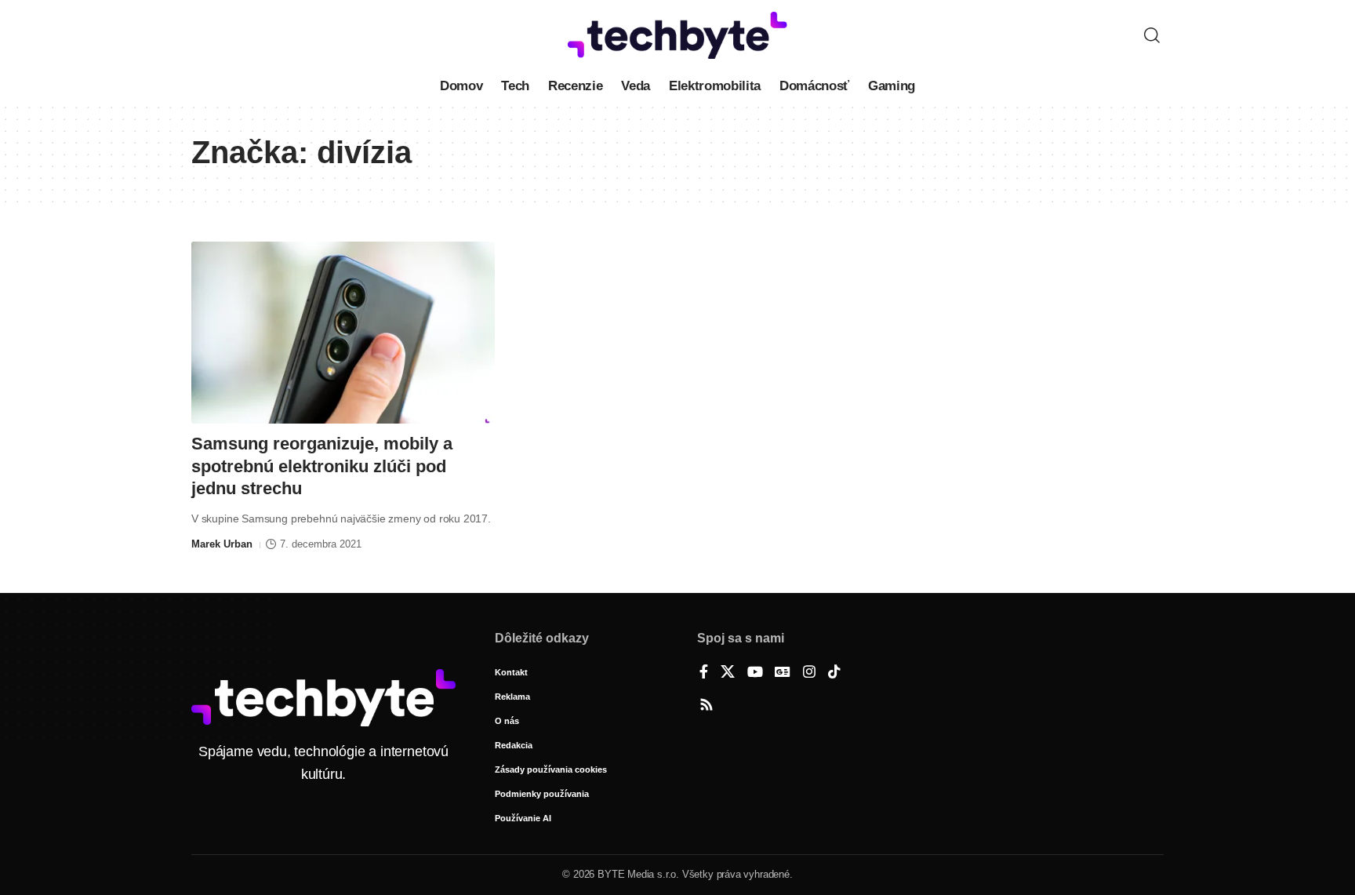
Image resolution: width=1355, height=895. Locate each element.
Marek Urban (221, 544)
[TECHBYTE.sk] (677, 35)
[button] (1152, 35)
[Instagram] (809, 673)
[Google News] (782, 673)
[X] (727, 673)
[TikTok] (834, 673)
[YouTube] (755, 673)
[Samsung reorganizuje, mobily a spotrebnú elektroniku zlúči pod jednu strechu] (343, 333)
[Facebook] (703, 673)
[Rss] (706, 706)
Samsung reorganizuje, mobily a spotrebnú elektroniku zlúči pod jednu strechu (321, 466)
